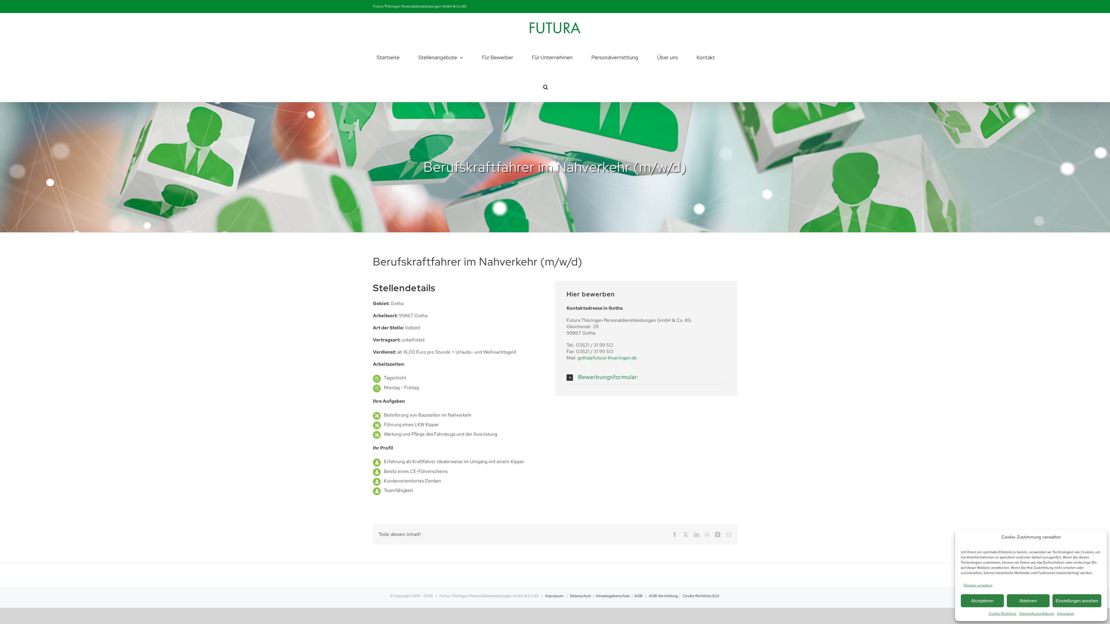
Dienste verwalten (978, 585)
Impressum (1065, 613)
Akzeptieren (982, 600)
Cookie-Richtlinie (1002, 613)
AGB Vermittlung (663, 595)
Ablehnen (1028, 600)
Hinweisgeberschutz (613, 595)
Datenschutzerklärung (1036, 613)
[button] (545, 87)
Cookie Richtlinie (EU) (700, 595)
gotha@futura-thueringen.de (607, 358)
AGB (638, 595)
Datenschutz (580, 595)
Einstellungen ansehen (1077, 600)
